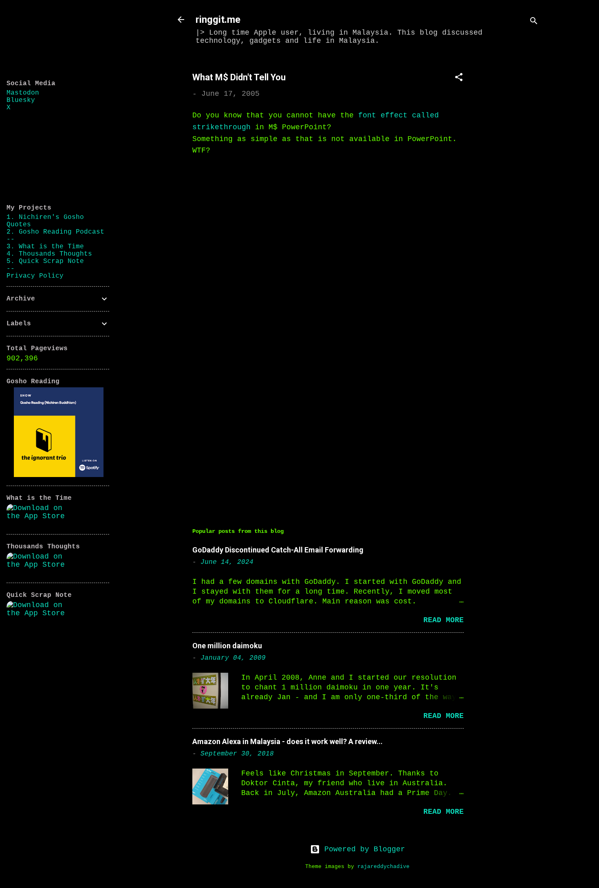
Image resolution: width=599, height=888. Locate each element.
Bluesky (21, 100)
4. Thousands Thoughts (49, 254)
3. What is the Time (45, 246)
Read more (443, 620)
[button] (459, 78)
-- (11, 239)
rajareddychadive (383, 867)
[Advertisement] (513, 182)
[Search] (534, 22)
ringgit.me (218, 19)
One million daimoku (227, 645)
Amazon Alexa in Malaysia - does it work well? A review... (287, 741)
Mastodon (23, 93)
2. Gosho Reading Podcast (55, 232)
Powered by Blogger (362, 849)
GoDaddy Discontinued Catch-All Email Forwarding (277, 550)
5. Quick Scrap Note (45, 261)
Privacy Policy (35, 276)
